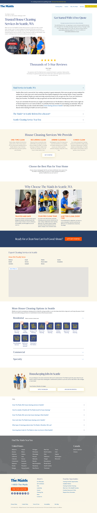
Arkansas (14, 454)
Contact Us (39, 496)
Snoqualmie (60, 261)
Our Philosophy (40, 481)
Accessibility (47, 504)
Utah (56, 452)
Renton (42, 263)
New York (46, 449)
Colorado (14, 459)
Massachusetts (25, 468)
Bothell (10, 261)
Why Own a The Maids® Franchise (71, 488)
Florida (13, 466)
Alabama (14, 449)
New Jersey (35, 466)
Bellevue (11, 259)
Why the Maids (74, 6)
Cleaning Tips (40, 492)
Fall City (27, 261)
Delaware (14, 463)
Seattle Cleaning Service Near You (27, 119)
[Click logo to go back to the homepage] (7, 6)
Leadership (39, 488)
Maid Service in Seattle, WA (24, 87)
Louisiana (23, 463)
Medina (42, 259)
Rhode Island (47, 463)
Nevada (35, 461)
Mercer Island (44, 261)
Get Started (48, 155)
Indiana (23, 454)
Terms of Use (36, 504)
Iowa (22, 456)
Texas (56, 449)
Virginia (57, 454)
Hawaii (23, 449)
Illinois (23, 452)
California (14, 456)
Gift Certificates (40, 483)
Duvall (26, 259)
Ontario (75, 452)
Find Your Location (19, 489)
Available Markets (67, 483)
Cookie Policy (25, 504)
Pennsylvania (47, 461)
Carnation (11, 263)
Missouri (35, 456)
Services (82, 6)
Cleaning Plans (58, 6)
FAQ (38, 486)
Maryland (23, 466)
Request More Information (69, 492)
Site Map (57, 504)
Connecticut (15, 461)
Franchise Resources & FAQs (69, 490)
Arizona (14, 452)
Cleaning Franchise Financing (69, 486)
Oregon (46, 459)
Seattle (59, 259)
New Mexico (36, 468)
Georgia (14, 468)
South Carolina (48, 466)
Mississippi (35, 454)
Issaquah (27, 263)
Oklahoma (46, 456)
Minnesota (35, 452)
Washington (58, 456)
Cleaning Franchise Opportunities (70, 481)
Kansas (23, 459)
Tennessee (46, 468)
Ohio (45, 454)
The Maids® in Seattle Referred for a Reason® (31, 113)
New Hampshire (37, 463)
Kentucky (23, 461)
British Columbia (77, 449)
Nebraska (35, 459)
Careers (66, 6)
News (38, 494)
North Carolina (47, 452)
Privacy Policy (14, 504)
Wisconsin (57, 459)
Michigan (35, 449)
